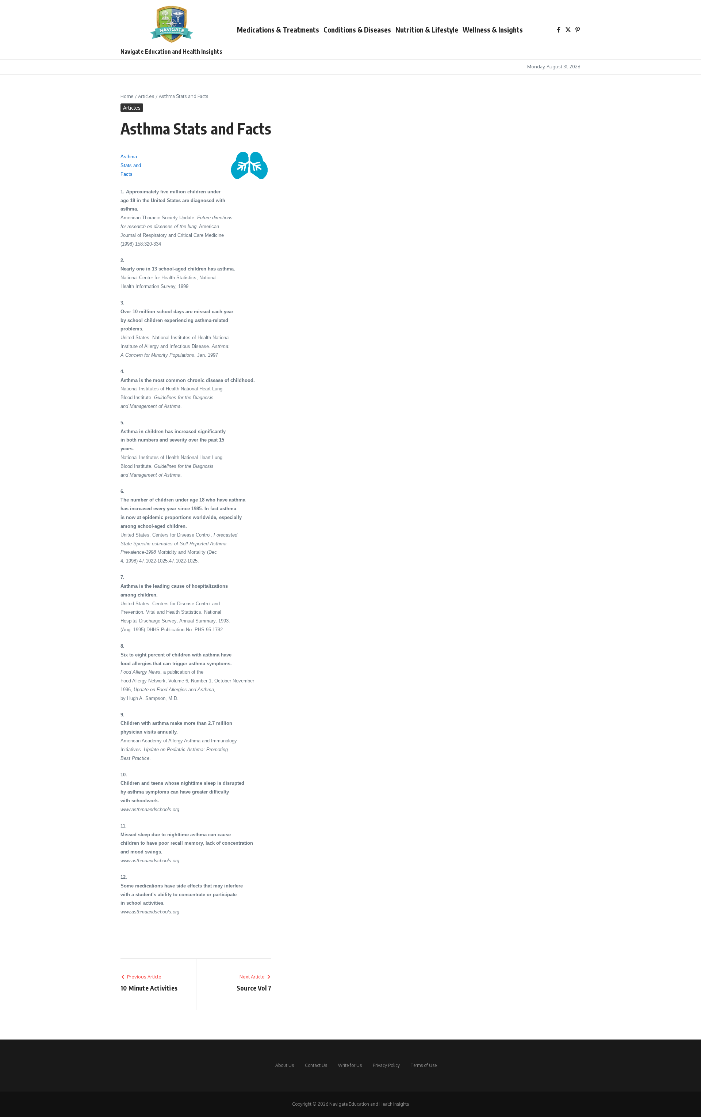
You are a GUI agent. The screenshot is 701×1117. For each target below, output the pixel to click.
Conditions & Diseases (357, 29)
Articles (146, 96)
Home (127, 96)
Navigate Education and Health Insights (171, 51)
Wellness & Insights (493, 29)
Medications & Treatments (278, 29)
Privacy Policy (386, 1065)
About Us (284, 1065)
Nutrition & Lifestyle (426, 29)
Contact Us (316, 1065)
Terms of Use (424, 1065)
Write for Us (350, 1065)
